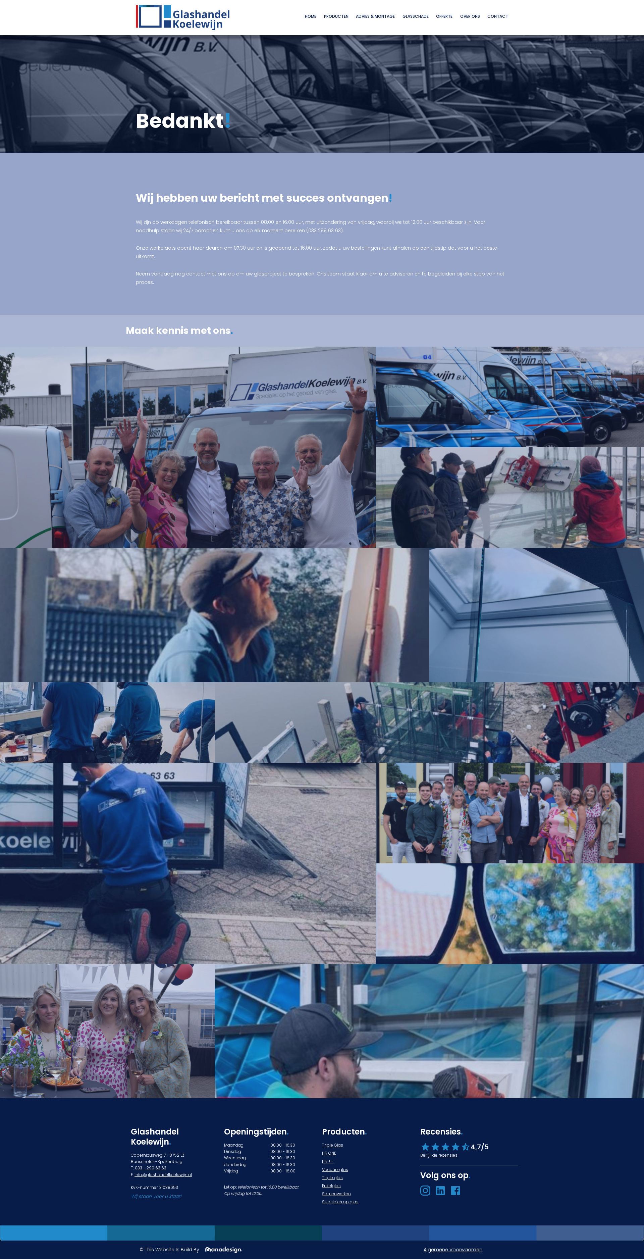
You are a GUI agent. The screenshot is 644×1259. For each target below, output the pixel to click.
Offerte (444, 16)
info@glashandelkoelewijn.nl (163, 1174)
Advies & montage (375, 16)
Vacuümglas (335, 1169)
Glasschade (415, 16)
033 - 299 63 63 (150, 1168)
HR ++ (327, 1161)
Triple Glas (332, 1145)
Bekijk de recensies (439, 1155)
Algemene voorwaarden (453, 1249)
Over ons (470, 16)
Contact (497, 16)
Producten (336, 16)
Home (310, 16)
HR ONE (329, 1153)
